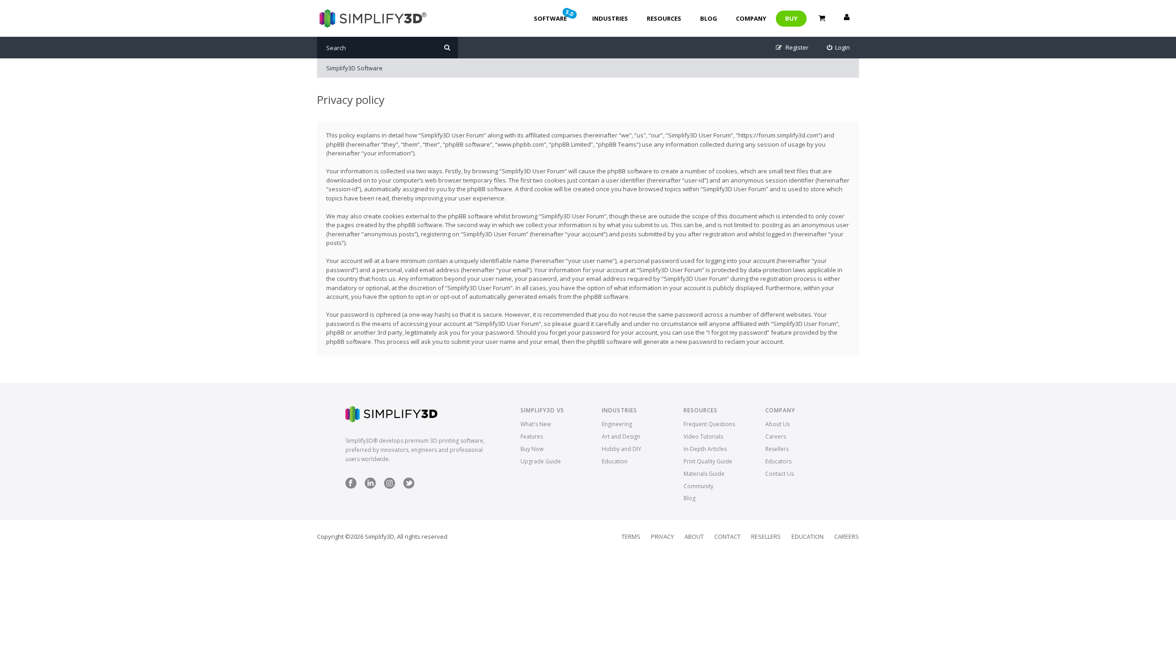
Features (531, 436)
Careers (775, 436)
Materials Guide (704, 474)
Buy (791, 18)
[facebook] (350, 487)
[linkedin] (370, 487)
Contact (727, 536)
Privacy (662, 536)
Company (751, 18)
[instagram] (389, 487)
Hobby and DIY (621, 449)
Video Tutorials (703, 436)
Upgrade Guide (540, 461)
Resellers (777, 449)
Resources (664, 18)
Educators (778, 461)
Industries (610, 18)
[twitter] (408, 487)
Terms (631, 536)
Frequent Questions (709, 424)
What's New (535, 424)
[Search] (447, 47)
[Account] (846, 18)
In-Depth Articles (705, 449)
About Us (777, 424)
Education (615, 461)
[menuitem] (838, 47)
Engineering (617, 424)
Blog (708, 18)
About (694, 536)
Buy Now (531, 449)
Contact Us (779, 474)
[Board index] (372, 18)
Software (554, 15)
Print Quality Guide (708, 461)
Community (698, 486)
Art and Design (621, 436)
